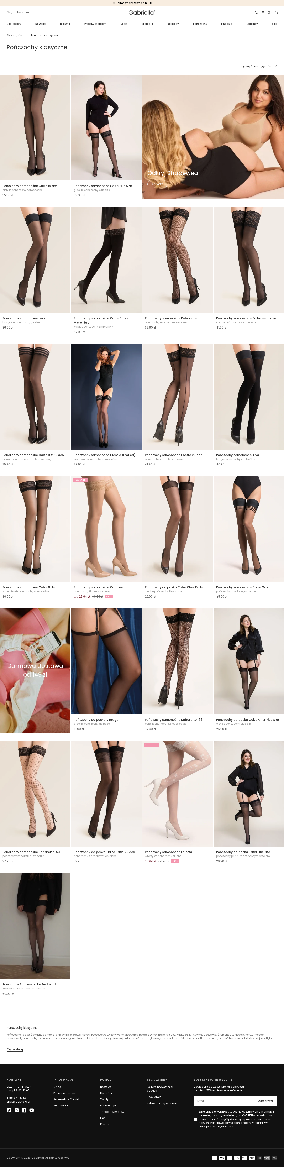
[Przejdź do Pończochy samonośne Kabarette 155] (177, 661)
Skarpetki (147, 24)
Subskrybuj (265, 1101)
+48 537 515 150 (17, 1098)
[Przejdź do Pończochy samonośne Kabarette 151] (177, 260)
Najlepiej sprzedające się (256, 66)
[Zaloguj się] (263, 12)
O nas (57, 1087)
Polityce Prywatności (220, 1126)
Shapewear (60, 1105)
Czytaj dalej (15, 1049)
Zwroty (104, 1099)
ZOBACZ (157, 184)
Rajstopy (173, 24)
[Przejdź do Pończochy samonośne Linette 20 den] (177, 397)
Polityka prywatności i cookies (160, 1088)
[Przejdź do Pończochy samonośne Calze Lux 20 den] (35, 397)
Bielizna (65, 24)
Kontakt (105, 1124)
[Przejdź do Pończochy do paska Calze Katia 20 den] (106, 794)
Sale (274, 24)
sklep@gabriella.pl (18, 1101)
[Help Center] (270, 12)
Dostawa (106, 1087)
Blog (9, 12)
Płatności (106, 1093)
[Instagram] (16, 1110)
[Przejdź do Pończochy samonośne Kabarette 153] (35, 794)
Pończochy (200, 24)
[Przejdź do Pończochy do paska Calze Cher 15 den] (177, 529)
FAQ (102, 1118)
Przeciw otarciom (95, 24)
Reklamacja (108, 1105)
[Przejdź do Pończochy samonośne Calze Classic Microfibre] (106, 260)
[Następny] (65, 127)
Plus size (226, 24)
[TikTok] (9, 1110)
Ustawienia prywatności (162, 1103)
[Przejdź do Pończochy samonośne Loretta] (177, 794)
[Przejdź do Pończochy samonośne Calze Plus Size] (106, 127)
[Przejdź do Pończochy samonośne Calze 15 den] (35, 127)
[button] (256, 12)
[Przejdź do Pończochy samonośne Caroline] (106, 529)
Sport (124, 24)
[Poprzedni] (6, 127)
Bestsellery (14, 24)
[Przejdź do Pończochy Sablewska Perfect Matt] (35, 926)
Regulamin (154, 1097)
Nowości (40, 24)
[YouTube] (31, 1110)
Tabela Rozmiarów (112, 1112)
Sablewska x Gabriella (67, 1099)
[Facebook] (24, 1110)
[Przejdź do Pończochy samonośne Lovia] (35, 260)
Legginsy (252, 24)
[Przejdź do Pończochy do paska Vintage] (106, 661)
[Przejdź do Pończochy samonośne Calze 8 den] (35, 529)
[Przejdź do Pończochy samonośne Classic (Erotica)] (106, 397)
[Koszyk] (276, 12)
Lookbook (23, 12)
